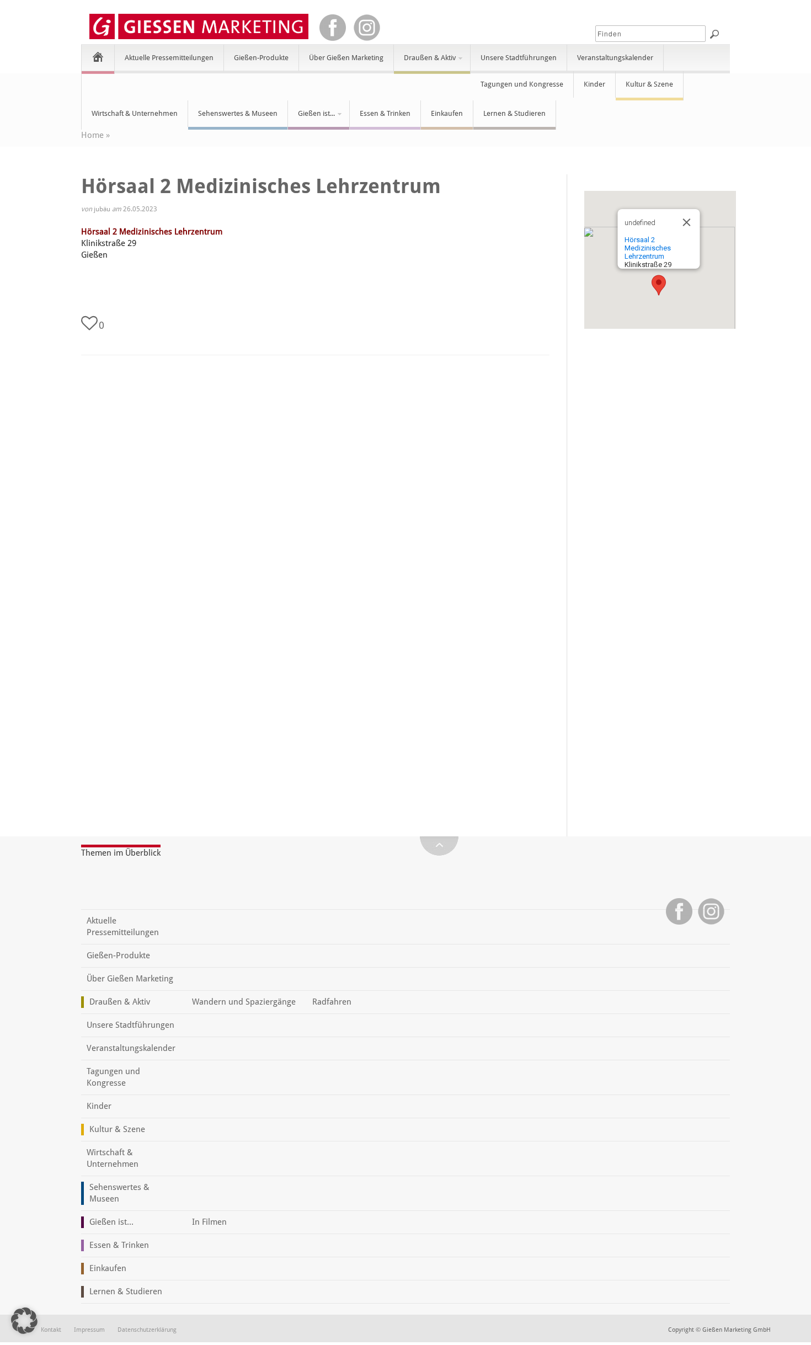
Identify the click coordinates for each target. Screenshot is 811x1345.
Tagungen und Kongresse (522, 84)
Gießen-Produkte (261, 58)
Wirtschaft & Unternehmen (135, 113)
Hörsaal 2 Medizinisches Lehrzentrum (151, 232)
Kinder (594, 84)
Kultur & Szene (649, 84)
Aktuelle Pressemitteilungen (169, 58)
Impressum (89, 1329)
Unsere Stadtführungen (519, 58)
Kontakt (51, 1329)
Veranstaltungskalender (615, 58)
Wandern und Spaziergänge (244, 1002)
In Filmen (209, 1222)
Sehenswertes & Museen (238, 113)
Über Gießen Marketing (346, 58)
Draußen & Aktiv (425, 62)
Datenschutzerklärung (147, 1329)
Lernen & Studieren (514, 113)
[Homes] (98, 56)
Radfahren (331, 1002)
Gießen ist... (311, 118)
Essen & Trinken (385, 113)
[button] (659, 285)
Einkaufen (447, 113)
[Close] (686, 222)
